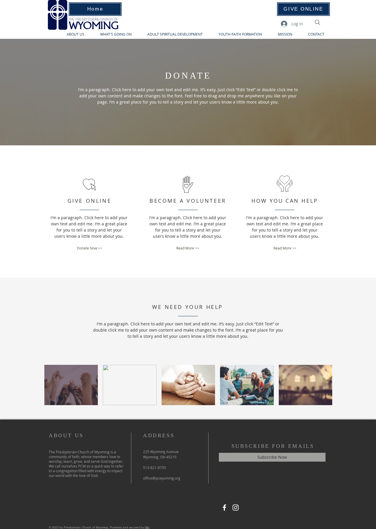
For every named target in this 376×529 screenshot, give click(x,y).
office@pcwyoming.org (161, 478)
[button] (89, 248)
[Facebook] (224, 507)
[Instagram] (235, 507)
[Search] (317, 22)
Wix (147, 527)
